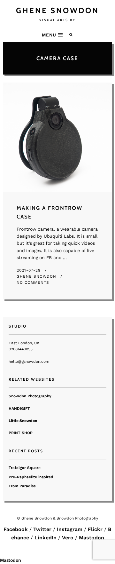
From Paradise (22, 486)
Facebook (16, 529)
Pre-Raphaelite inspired (31, 477)
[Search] (71, 35)
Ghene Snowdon (37, 276)
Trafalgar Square (25, 467)
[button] (53, 34)
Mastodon (91, 538)
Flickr (95, 529)
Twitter (42, 529)
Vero (67, 538)
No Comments (33, 282)
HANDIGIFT (19, 408)
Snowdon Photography (30, 396)
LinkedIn (45, 538)
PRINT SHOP (21, 433)
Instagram (69, 529)
